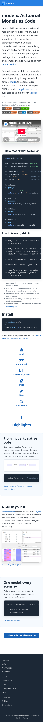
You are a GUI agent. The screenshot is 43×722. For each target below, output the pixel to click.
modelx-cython (9, 64)
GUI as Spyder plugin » (11, 564)
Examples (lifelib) (21, 374)
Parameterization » (12, 620)
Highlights (21, 424)
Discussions (21, 405)
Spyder (34, 92)
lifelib (13, 81)
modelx (10, 3)
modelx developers (21, 715)
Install (21, 354)
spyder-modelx (26, 89)
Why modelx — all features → (22, 635)
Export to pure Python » (14, 486)
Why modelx (7, 668)
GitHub (5, 701)
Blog (21, 395)
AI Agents (6, 671)
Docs (21, 385)
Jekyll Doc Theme (21, 718)
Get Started (21, 364)
